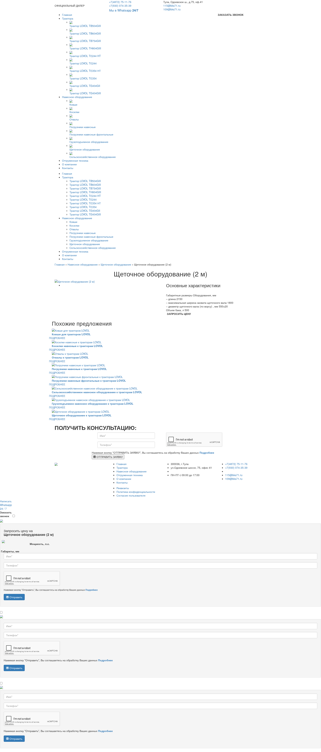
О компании (69, 164)
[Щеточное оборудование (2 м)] (75, 281)
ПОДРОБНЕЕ (57, 338)
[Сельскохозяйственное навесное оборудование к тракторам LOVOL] (94, 388)
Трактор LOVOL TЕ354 (83, 78)
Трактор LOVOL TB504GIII (85, 26)
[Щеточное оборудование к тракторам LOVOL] (80, 411)
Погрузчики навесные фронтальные (91, 134)
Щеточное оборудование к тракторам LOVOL (81, 415)
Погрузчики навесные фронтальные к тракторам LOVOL (89, 380)
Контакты (67, 168)
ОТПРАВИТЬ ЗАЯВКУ (109, 457)
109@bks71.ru (172, 9)
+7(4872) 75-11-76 (120, 2)
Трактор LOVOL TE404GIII (85, 93)
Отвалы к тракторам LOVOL (70, 357)
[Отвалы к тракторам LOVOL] (70, 353)
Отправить (15, 597)
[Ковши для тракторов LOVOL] (71, 330)
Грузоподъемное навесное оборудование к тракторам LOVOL (92, 403)
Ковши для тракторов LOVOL (71, 334)
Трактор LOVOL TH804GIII (85, 48)
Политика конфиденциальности (135, 492)
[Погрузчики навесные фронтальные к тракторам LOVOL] (87, 376)
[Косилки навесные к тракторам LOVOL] (76, 341)
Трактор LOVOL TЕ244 (83, 63)
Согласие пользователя (130, 495)
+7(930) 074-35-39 (120, 5)
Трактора (67, 18)
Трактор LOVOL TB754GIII (85, 41)
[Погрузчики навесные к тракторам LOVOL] (78, 365)
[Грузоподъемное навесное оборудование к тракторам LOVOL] (91, 399)
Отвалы (74, 119)
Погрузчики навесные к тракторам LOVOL (79, 369)
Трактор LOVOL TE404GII (84, 86)
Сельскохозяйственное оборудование (92, 157)
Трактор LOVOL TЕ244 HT (85, 56)
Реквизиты (122, 488)
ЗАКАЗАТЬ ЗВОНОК (231, 15)
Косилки (74, 112)
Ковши (73, 104)
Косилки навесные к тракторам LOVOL (77, 346)
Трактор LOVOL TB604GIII (85, 33)
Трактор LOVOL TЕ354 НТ (85, 71)
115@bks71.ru (172, 5)
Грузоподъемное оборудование (88, 142)
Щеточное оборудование (84, 149)
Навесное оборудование (77, 97)
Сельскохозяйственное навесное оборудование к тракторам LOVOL (97, 392)
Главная (67, 15)
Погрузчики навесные (82, 127)
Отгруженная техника (75, 160)
